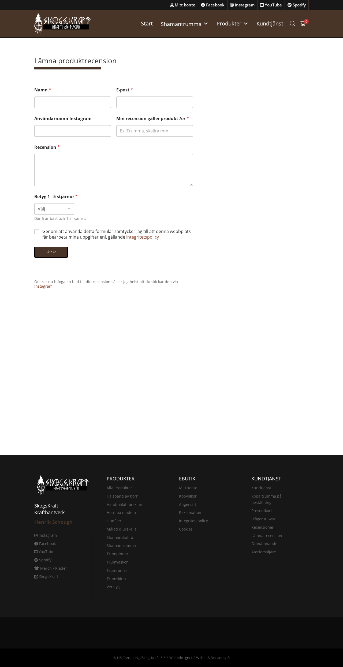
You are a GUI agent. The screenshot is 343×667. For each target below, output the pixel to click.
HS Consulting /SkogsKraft (138, 657)
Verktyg (113, 586)
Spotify (299, 5)
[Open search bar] (292, 23)
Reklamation (190, 512)
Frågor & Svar (263, 518)
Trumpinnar (117, 553)
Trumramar (117, 570)
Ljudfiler (114, 520)
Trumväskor (117, 562)
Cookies (186, 529)
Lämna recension (266, 535)
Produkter (229, 23)
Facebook (215, 5)
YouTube (273, 5)
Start (147, 23)
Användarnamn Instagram (63, 118)
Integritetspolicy (142, 237)
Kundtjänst (269, 23)
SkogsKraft (48, 576)
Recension (47, 147)
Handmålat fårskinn (124, 504)
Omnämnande (264, 543)
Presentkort (261, 510)
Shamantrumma (121, 545)
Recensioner (262, 527)
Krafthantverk (49, 512)
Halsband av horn (123, 496)
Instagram (244, 5)
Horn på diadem (121, 512)
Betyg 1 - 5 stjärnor (56, 196)
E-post (124, 89)
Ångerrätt (187, 504)
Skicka (51, 251)
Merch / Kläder (53, 568)
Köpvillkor (188, 496)
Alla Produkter (119, 487)
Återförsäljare (263, 551)
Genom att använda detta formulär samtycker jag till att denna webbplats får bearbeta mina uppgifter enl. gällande (116, 234)
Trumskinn (116, 578)
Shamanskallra (120, 537)
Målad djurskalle (122, 529)
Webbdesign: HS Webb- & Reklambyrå (199, 657)
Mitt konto (184, 5)
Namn (42, 89)
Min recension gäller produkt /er (152, 118)
